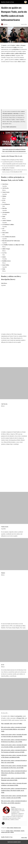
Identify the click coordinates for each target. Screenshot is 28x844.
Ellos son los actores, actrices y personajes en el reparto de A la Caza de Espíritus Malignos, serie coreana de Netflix (13, 729)
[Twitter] (3, 823)
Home (8, 827)
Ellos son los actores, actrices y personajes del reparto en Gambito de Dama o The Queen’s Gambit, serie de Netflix (14, 790)
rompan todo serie (5, 832)
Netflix (15, 47)
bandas (8, 830)
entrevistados (17, 830)
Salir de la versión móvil (14, 842)
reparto (22, 830)
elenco (11, 830)
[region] (14, 74)
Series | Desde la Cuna (15, 827)
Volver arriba (24, 837)
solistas (12, 832)
